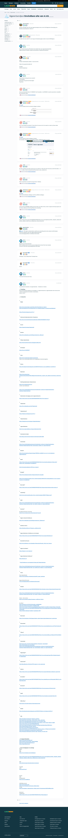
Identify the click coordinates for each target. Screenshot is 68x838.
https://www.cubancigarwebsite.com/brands (28, 357)
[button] (58, 3)
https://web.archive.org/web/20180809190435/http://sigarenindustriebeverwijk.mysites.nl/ (38, 487)
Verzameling (22, 3)
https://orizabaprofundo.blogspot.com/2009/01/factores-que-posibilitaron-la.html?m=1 (37, 366)
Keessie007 (25, 252)
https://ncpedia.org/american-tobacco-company (29, 718)
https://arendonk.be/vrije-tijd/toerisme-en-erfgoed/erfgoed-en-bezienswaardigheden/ (37, 308)
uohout (24, 56)
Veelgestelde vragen (23, 820)
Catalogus (16, 3)
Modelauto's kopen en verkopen (55, 822)
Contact (21, 822)
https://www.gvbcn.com (24, 784)
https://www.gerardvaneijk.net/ (25, 740)
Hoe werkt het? (22, 818)
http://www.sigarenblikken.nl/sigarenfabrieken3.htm (30, 429)
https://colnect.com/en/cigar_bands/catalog (28, 741)
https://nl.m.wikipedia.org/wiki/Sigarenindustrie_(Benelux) (31, 334)
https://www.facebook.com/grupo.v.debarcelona (29, 785)
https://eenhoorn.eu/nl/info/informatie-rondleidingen (30, 604)
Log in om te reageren (23, 803)
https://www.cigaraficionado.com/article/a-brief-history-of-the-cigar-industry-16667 (37, 722)
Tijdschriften (23, 9)
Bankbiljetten (33, 9)
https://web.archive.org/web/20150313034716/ (29, 723)
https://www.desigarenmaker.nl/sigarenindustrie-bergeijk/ (31, 474)
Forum (33, 3)
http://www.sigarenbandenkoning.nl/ (27, 742)
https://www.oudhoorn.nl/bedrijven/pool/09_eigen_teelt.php (32, 576)
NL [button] (52, 3)
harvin (24, 45)
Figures (28, 9)
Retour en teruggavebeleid (24, 826)
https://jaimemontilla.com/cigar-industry (27, 726)
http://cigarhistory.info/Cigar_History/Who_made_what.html (32, 720)
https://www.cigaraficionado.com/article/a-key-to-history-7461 (32, 721)
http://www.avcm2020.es (24, 779)
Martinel (24, 35)
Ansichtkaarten (40, 9)
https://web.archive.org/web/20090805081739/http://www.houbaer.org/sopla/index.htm (38, 695)
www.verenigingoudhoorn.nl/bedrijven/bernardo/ (29, 581)
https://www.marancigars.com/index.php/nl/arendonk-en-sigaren (33, 307)
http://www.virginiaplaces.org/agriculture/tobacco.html (30, 730)
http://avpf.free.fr (23, 769)
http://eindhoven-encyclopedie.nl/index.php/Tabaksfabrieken (33, 562)
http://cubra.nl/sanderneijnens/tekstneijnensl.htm (29, 703)
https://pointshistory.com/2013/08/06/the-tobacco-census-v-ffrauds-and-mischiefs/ (37, 728)
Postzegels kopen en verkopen (40, 818)
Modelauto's (47, 9)
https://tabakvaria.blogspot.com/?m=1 (27, 413)
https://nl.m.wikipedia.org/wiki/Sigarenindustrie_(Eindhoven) (32, 520)
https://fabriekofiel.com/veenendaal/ (27, 645)
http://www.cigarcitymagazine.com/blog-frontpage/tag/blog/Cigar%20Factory (35, 725)
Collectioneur (25, 101)
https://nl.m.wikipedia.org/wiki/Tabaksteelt (28, 406)
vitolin (24, 88)
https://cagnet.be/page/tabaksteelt (26, 327)
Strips (11, 9)
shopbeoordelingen (40, 0)
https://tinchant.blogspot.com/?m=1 (26, 312)
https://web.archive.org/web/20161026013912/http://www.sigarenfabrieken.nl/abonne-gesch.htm (39, 671)
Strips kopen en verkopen (39, 820)
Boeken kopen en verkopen (39, 824)
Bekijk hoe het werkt (47, 0)
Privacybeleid (55, 835)
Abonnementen (7, 826)
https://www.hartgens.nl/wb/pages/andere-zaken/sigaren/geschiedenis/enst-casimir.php (38, 618)
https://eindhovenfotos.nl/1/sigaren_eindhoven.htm (30, 528)
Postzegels (7, 9)
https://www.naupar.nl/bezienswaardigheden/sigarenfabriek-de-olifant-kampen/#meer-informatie (39, 606)
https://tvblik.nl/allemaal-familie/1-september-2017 (30, 610)
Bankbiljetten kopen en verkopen (55, 818)
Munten (14, 9)
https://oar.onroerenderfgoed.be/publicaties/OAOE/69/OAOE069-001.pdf (34, 319)
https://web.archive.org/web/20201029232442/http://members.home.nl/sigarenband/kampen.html (40, 589)
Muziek (51, 9)
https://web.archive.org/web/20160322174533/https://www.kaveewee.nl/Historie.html (37, 688)
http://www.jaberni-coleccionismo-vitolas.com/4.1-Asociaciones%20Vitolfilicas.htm (36, 788)
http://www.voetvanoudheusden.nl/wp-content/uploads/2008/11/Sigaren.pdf (35, 495)
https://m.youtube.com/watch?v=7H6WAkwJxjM (29, 605)
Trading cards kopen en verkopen (55, 828)
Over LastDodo (7, 818)
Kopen (6, 3)
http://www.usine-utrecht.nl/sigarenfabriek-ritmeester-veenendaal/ (33, 643)
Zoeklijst (29, 3)
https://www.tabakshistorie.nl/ (25, 384)
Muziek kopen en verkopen (54, 824)
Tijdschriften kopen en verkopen (40, 826)
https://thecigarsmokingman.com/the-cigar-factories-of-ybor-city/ (33, 731)
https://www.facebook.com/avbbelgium (27, 752)
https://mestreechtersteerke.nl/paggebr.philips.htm (30, 342)
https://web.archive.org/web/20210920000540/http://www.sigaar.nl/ (34, 398)
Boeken (18, 9)
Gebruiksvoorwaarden (49, 835)
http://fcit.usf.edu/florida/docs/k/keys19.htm (28, 727)
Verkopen (11, 3)
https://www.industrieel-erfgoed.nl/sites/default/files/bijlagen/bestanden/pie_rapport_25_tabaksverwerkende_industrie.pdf (40, 375)
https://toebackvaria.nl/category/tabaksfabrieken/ (29, 421)
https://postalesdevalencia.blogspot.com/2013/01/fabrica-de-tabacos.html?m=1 (36, 711)
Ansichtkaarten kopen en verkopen (56, 820)
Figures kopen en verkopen (39, 828)
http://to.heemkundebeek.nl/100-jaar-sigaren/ (29, 467)
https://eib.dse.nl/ (23, 558)
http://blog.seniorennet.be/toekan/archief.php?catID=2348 (31, 436)
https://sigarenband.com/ (24, 743)
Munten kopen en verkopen (39, 822)
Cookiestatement (60, 835)
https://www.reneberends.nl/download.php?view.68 (30, 512)
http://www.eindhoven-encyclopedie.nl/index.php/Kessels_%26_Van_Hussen (35, 543)
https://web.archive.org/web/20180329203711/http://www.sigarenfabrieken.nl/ (35, 535)
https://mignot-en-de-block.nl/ (25, 551)
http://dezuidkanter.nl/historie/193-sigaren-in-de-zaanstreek (32, 664)
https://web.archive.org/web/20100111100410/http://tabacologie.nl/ (33, 794)
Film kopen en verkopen (54, 826)
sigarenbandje (26, 23)
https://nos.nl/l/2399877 (24, 350)
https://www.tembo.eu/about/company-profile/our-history (31, 599)
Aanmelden (61, 3)
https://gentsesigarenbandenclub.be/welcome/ (29, 762)
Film (55, 9)
